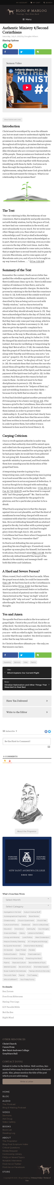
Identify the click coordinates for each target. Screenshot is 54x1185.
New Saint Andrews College (15, 1050)
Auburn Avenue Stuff (32, 912)
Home (6, 1092)
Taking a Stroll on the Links (39, 971)
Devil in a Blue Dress (40, 925)
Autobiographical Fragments (15, 916)
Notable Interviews (11, 1160)
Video (26, 662)
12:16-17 (17, 491)
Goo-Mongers (43, 929)
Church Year (42, 920)
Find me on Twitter (11, 1164)
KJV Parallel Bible (11, 1006)
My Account (21, 3)
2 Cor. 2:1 (38, 400)
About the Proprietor (26, 831)
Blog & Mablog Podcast (14, 1107)
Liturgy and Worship (11, 937)
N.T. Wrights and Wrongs (37, 941)
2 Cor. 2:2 (23, 585)
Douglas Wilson (31, 36)
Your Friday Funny (27, 979)
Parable (32, 950)
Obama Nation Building (33, 946)
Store (6, 1172)
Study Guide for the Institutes (15, 971)
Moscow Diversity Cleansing (14, 941)
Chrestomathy (9, 920)
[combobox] (27, 900)
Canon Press (8, 1046)
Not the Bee (7, 1012)
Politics (22, 954)
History (22, 933)
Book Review (34, 916)
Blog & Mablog (31, 11)
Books (6, 1126)
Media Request (10, 1151)
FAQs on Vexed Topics (13, 1157)
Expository (7, 662)
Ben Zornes (7, 991)
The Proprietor (9, 1141)
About (6, 1137)
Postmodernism (34, 954)
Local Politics (27, 937)
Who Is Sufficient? (10, 979)
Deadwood (26, 925)
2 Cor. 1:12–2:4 (37, 261)
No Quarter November (12, 946)
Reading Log (8, 1133)
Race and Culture (19, 963)
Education (8, 929)
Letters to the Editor (35, 933)
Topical (21, 975)
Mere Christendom (42, 937)
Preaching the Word (33, 958)
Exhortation (19, 929)
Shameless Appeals (41, 967)
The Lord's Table (10, 975)
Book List (7, 1130)
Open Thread (21, 950)
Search (49, 3)
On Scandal (8, 950)
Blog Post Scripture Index (15, 1144)
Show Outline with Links (12, 120)
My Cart (36, 3)
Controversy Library (12, 1154)
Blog (5, 1096)
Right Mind (8, 1017)
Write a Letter (26, 1081)
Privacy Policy (36, 1177)
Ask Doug (7, 1118)
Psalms (33, 662)
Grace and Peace (10, 933)
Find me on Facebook (13, 1167)
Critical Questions (11, 1147)
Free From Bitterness (12, 996)
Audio (6, 1101)
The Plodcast (8, 1104)
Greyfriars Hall (9, 1053)
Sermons (17, 662)
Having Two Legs (10, 1001)
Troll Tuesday (32, 975)
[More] (10, 46)
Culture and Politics (11, 925)
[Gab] (5, 46)
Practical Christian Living (13, 958)
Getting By (31, 929)
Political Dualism (10, 954)
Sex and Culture (25, 967)
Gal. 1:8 (6, 582)
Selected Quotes (10, 967)
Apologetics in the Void (12, 912)
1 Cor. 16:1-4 (43, 487)
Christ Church (9, 1043)
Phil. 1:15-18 (38, 552)
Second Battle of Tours (37, 963)
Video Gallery (8, 1122)
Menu (28, 19)
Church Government (26, 920)
